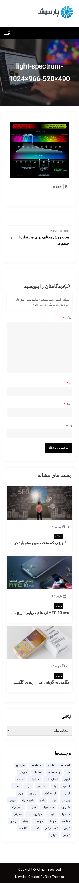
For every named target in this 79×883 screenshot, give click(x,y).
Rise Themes (54, 877)
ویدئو (25, 821)
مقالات (58, 536)
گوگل (54, 835)
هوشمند (38, 821)
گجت (36, 828)
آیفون (67, 779)
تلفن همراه (28, 800)
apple (51, 765)
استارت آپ (52, 779)
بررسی (58, 606)
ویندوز (13, 821)
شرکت (32, 807)
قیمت (51, 814)
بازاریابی (33, 793)
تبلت (53, 800)
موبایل (52, 821)
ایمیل (68, 404)
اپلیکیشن (42, 786)
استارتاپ (35, 779)
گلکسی (23, 828)
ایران (28, 786)
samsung (54, 772)
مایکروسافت (35, 814)
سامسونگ (48, 807)
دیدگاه (67, 317)
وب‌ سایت (66, 425)
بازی (20, 793)
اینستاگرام (50, 793)
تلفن (42, 800)
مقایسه (66, 821)
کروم (67, 828)
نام (69, 383)
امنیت (20, 779)
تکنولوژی (65, 807)
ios (68, 772)
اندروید (66, 786)
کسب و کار (51, 828)
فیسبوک (65, 814)
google (20, 765)
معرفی (18, 814)
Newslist (21, 877)
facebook (36, 765)
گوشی (66, 835)
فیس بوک (17, 807)
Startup (38, 772)
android (65, 765)
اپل (54, 786)
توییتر (13, 800)
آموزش (23, 772)
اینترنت (66, 793)
